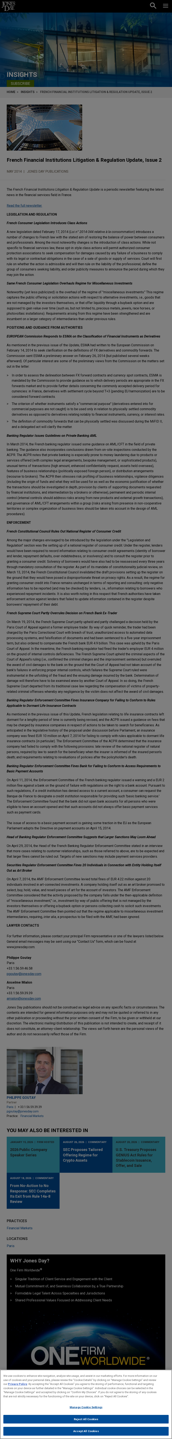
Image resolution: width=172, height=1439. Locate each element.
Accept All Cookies (86, 1431)
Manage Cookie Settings (86, 1407)
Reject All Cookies (86, 1419)
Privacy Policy (17, 1384)
